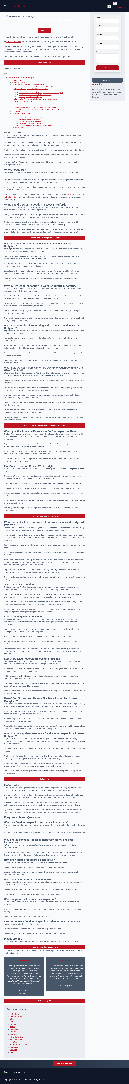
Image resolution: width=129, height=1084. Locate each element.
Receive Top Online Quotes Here (45, 516)
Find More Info (18, 127)
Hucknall (13, 1032)
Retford (13, 1052)
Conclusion (17, 111)
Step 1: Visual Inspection (25, 101)
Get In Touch (107, 80)
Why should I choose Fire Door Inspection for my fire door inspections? (37, 117)
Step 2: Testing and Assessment (27, 103)
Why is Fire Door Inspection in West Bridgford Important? (31, 89)
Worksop (13, 1050)
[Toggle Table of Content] (5, 73)
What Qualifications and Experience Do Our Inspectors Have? (35, 95)
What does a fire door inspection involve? (30, 121)
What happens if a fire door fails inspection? (30, 123)
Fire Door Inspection (13, 42)
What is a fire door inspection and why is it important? (33, 115)
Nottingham (14, 1014)
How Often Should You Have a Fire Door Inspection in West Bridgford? (35, 107)
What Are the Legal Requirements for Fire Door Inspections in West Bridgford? (39, 109)
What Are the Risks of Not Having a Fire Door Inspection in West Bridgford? (39, 91)
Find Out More (44, 779)
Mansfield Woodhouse (18, 1045)
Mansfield (13, 1042)
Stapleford (14, 1029)
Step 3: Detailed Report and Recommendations (31, 105)
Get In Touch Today (45, 62)
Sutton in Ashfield (16, 1039)
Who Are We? (18, 80)
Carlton (12, 1022)
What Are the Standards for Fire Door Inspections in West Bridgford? (37, 87)
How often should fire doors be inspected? (30, 119)
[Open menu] (109, 6)
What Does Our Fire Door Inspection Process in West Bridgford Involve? (36, 99)
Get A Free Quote (45, 1001)
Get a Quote (44, 30)
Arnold (12, 1027)
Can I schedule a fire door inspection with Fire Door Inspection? (35, 125)
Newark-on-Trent (16, 1047)
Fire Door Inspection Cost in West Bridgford (30, 97)
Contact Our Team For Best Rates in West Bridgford (44, 425)
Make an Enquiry (64, 1063)
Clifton (12, 1019)
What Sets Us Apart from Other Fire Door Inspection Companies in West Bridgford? (41, 93)
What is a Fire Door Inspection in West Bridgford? (29, 84)
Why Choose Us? (19, 82)
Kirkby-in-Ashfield (16, 1037)
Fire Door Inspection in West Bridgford (21, 78)
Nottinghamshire (16, 1016)
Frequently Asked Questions (22, 113)
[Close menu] (115, 3)
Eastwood (13, 1034)
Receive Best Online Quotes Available (45, 238)
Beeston (13, 1024)
